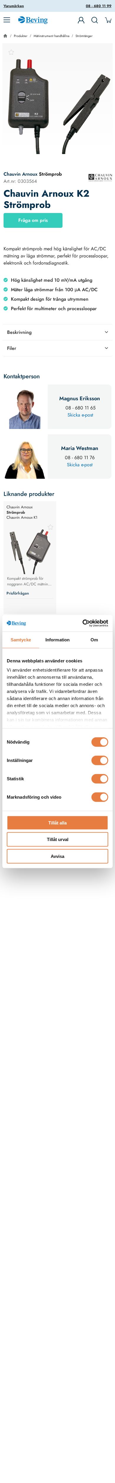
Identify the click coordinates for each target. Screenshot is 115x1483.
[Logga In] (81, 20)
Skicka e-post (80, 414)
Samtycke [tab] (21, 639)
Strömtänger (84, 35)
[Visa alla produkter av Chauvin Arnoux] (100, 177)
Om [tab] (94, 639)
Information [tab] (57, 639)
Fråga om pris (33, 220)
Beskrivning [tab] (19, 332)
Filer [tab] (11, 348)
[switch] (99, 760)
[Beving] (32, 21)
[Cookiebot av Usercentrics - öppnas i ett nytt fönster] (82, 623)
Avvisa (57, 856)
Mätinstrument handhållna (51, 35)
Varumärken (14, 6)
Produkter (20, 35)
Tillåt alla (57, 822)
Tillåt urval (57, 839)
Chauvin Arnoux (20, 174)
